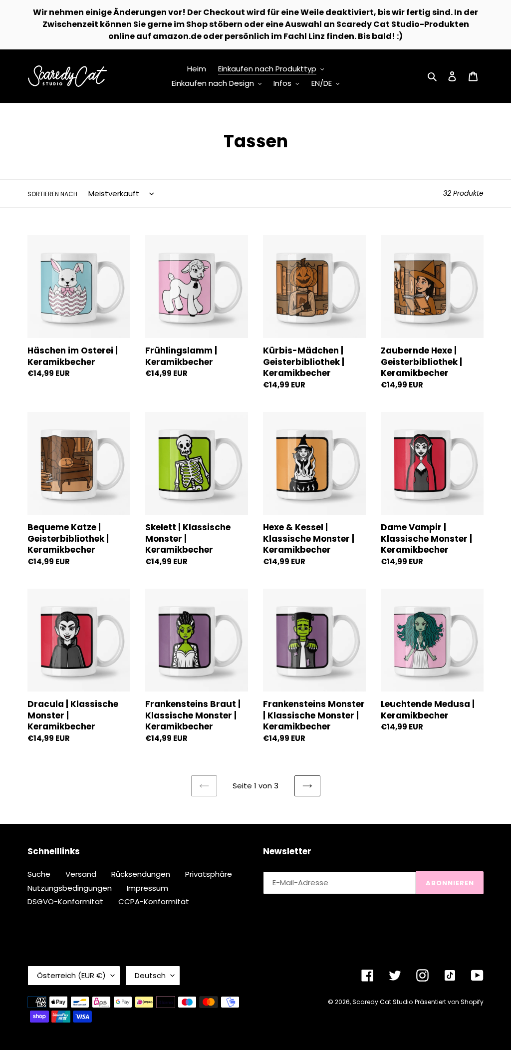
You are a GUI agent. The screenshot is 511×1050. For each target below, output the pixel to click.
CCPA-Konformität (153, 901)
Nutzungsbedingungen (69, 888)
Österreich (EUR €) (71, 975)
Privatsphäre (208, 874)
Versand (80, 874)
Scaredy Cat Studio (382, 1002)
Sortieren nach (52, 194)
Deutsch (150, 975)
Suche (38, 874)
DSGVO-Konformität (65, 901)
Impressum (147, 888)
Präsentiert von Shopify (449, 1002)
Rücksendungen (140, 874)
